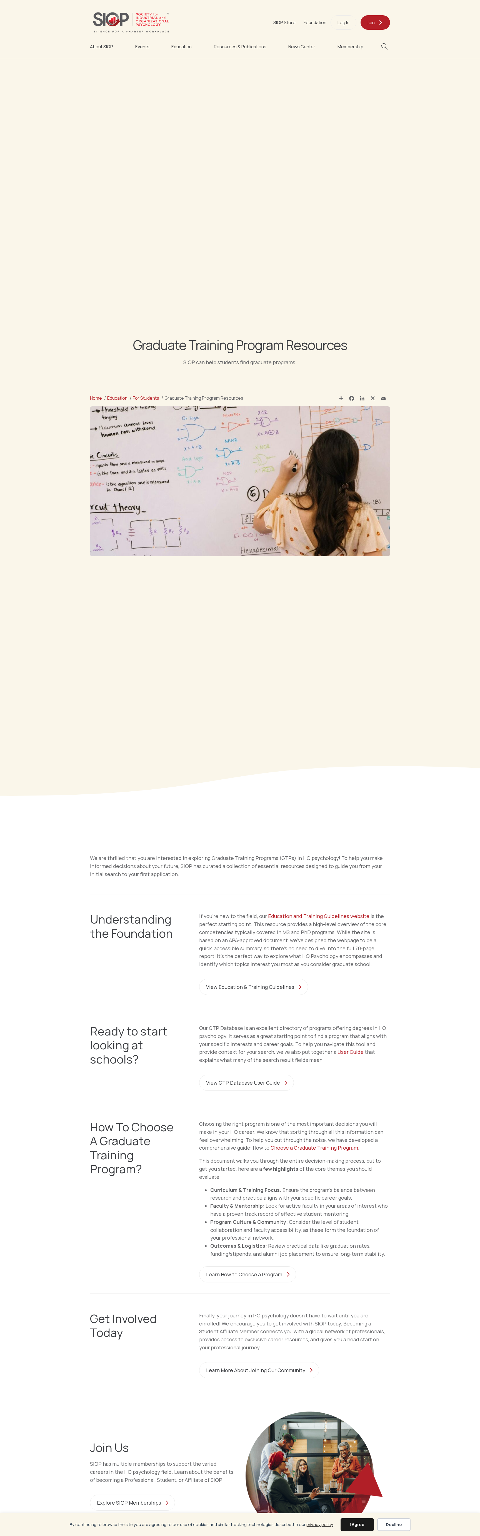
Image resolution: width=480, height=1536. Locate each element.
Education (181, 47)
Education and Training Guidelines (318, 916)
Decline (394, 1524)
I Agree (357, 1524)
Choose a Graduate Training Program (314, 1147)
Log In (343, 22)
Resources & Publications (240, 47)
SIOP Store (284, 22)
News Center (301, 47)
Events (142, 47)
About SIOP (101, 47)
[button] (385, 46)
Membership (350, 47)
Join (371, 22)
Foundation (315, 22)
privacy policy (319, 1524)
